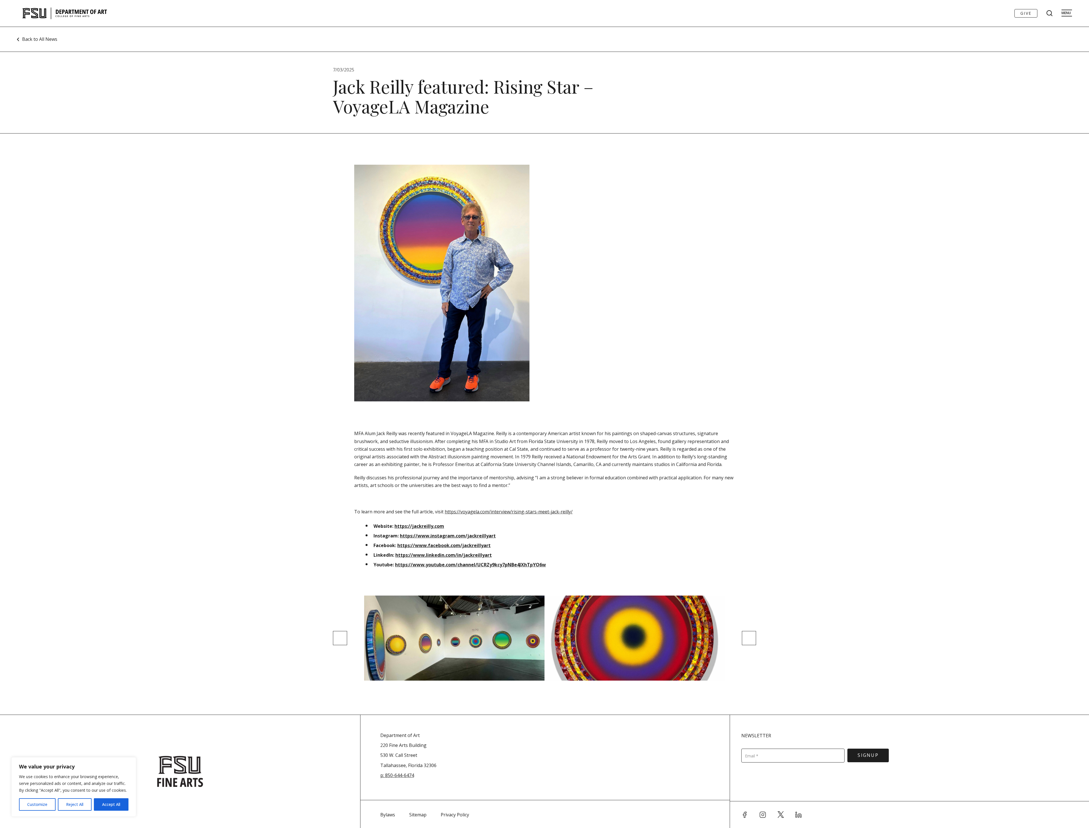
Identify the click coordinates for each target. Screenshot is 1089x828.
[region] (73, 787)
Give (1025, 13)
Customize (37, 804)
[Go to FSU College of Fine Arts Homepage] (180, 771)
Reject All (74, 804)
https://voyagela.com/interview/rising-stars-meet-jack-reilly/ (509, 512)
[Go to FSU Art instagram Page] (762, 814)
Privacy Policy (455, 814)
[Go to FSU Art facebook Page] (744, 814)
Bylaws (387, 814)
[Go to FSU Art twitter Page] (781, 814)
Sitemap (418, 814)
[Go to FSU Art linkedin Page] (798, 814)
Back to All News (39, 39)
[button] (340, 638)
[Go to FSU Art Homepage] (81, 13)
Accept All (111, 804)
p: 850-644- (392, 775)
